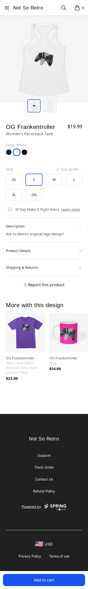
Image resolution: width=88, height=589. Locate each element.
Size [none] (9, 169)
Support (44, 455)
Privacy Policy (30, 556)
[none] (66, 169)
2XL (34, 194)
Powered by (31, 507)
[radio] (14, 179)
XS (14, 179)
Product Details (18, 250)
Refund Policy (44, 491)
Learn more (70, 209)
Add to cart (44, 580)
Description (15, 226)
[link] (25, 332)
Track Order (44, 467)
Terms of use (59, 556)
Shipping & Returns (22, 267)
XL (14, 194)
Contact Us (44, 479)
